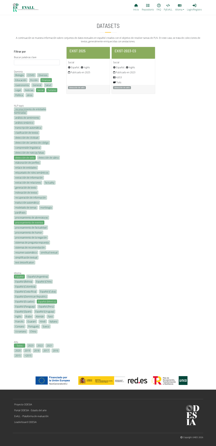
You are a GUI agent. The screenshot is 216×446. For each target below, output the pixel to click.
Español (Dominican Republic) (30, 296)
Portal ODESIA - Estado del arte (30, 410)
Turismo (52, 90)
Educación (20, 80)
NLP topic (19, 105)
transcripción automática (28, 127)
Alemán (40, 316)
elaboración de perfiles (27, 162)
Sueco (46, 326)
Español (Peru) (46, 306)
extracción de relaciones (28, 182)
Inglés (18, 316)
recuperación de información (30, 197)
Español (19, 276)
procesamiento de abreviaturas (31, 217)
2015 (18, 355)
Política (19, 95)
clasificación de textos (26, 132)
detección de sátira (48, 157)
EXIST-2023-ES (125, 51)
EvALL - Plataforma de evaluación (31, 416)
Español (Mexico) (47, 301)
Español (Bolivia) (23, 281)
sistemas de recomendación (30, 247)
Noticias (29, 90)
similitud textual (49, 252)
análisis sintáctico (24, 122)
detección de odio (24, 157)
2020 (18, 350)
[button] (180, 7)
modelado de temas (25, 207)
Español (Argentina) (38, 276)
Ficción (34, 80)
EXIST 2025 (78, 51)
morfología (46, 207)
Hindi (43, 321)
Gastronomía (22, 85)
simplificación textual (26, 257)
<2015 (28, 355)
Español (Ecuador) (24, 301)
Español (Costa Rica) (25, 291)
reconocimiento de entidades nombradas (30, 111)
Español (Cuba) (48, 291)
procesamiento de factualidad (31, 227)
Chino (33, 331)
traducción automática (26, 202)
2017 (46, 350)
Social (40, 90)
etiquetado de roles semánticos (31, 172)
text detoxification (24, 262)
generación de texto (25, 187)
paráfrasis (20, 212)
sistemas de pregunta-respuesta (32, 242)
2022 (40, 345)
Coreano (19, 326)
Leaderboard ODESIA (25, 422)
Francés (19, 321)
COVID (31, 75)
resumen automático (26, 252)
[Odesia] (27, 7)
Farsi (50, 316)
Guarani (31, 321)
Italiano (53, 321)
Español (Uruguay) (44, 311)
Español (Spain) (23, 311)
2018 (36, 350)
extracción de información (29, 177)
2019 (27, 350)
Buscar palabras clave (25, 57)
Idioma (17, 273)
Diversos (42, 75)
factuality (49, 182)
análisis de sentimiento (27, 117)
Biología (19, 75)
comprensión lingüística (27, 147)
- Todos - (19, 345)
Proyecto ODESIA (23, 404)
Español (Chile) (43, 281)
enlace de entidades (26, 167)
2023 (30, 345)
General (37, 85)
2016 (55, 350)
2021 (49, 345)
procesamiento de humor (28, 232)
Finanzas (46, 80)
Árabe (28, 316)
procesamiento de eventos (29, 222)
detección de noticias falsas (29, 152)
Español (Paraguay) (25, 306)
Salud (48, 85)
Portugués (33, 326)
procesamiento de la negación (31, 237)
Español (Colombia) (25, 286)
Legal (18, 90)
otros (29, 95)
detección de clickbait (26, 137)
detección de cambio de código (31, 142)
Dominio (18, 71)
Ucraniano (20, 331)
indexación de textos (26, 192)
